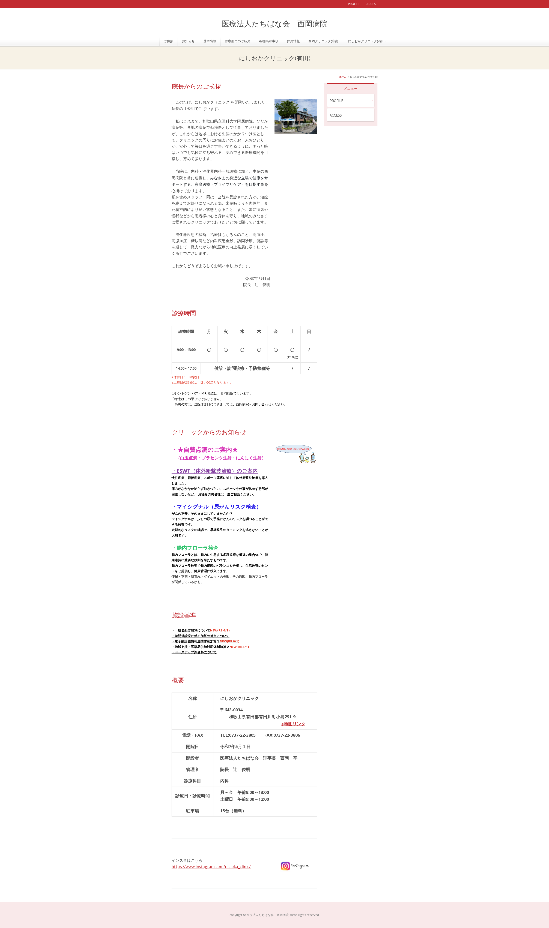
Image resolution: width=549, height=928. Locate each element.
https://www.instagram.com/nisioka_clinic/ (211, 866)
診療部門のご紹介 (237, 41)
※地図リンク (293, 724)
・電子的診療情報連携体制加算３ (205, 641)
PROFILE (354, 4)
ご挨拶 (168, 41)
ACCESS (372, 4)
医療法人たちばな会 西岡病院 (274, 24)
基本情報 (209, 41)
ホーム (342, 76)
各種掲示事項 (268, 41)
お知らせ (188, 41)
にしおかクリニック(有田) (367, 41)
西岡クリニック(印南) (323, 41)
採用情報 (293, 41)
